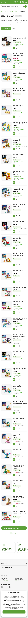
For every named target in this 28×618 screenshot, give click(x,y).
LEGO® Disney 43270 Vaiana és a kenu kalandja (19, 497)
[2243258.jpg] (6, 143)
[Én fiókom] (17, 2)
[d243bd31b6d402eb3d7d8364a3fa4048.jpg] (6, 41)
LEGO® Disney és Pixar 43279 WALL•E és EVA (18, 155)
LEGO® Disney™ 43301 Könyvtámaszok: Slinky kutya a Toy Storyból (18, 222)
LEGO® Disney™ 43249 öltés (18, 450)
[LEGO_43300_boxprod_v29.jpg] (6, 175)
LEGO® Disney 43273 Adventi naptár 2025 (18, 54)
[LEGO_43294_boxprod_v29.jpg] (6, 110)
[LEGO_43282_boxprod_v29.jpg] (6, 258)
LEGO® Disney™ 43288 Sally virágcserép (20, 205)
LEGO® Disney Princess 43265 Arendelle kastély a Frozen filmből (19, 419)
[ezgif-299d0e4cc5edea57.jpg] (6, 226)
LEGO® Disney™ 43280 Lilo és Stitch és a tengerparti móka (19, 72)
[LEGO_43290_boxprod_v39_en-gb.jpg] (6, 192)
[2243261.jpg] (6, 485)
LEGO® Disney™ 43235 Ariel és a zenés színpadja (20, 123)
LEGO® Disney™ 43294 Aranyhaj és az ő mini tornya (20, 106)
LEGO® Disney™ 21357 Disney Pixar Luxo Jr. (18, 352)
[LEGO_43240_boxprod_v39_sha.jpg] (6, 339)
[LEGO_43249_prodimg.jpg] (6, 454)
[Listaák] (15, 2)
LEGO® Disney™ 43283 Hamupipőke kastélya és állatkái (19, 271)
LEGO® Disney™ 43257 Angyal (18, 434)
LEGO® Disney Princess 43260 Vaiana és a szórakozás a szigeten (18, 465)
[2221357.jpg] (6, 356)
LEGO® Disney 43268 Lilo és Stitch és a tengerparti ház (20, 512)
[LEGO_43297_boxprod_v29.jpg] (6, 406)
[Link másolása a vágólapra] (19, 48)
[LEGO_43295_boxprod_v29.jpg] (6, 389)
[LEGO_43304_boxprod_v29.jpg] (6, 241)
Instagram (14, 587)
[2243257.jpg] (6, 438)
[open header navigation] (26, 2)
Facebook (5, 587)
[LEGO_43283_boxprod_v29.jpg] (6, 275)
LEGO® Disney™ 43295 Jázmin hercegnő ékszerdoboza (18, 385)
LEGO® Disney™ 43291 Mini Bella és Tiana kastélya (19, 369)
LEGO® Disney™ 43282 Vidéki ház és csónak (18, 254)
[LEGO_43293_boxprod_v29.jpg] (6, 306)
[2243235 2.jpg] (6, 126)
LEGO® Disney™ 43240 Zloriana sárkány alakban (19, 335)
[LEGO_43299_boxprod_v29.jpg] (6, 322)
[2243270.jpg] (6, 500)
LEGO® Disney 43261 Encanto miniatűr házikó (19, 481)
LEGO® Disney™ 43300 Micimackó (18, 172)
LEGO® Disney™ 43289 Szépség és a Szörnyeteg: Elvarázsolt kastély (19, 89)
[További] (16, 533)
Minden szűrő (7, 28)
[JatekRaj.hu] (1, 11)
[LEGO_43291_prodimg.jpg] (6, 372)
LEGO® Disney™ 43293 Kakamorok (18, 302)
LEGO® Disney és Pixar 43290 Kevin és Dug (18, 188)
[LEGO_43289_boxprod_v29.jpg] (6, 93)
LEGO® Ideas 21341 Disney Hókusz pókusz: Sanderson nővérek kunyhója (19, 37)
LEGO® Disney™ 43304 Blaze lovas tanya (18, 237)
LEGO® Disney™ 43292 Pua (19, 287)
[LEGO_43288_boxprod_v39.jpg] (6, 209)
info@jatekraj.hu (19, 581)
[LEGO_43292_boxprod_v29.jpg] (6, 291)
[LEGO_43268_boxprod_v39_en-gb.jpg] (6, 516)
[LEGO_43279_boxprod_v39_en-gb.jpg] (6, 159)
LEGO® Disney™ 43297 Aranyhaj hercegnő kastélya (20, 402)
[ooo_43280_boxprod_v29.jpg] (6, 76)
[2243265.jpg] (6, 423)
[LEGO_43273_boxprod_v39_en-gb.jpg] (6, 58)
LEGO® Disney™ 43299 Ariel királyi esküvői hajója (20, 318)
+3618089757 (4, 581)
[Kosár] (23, 2)
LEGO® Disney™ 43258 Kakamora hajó (18, 139)
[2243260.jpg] (6, 469)
